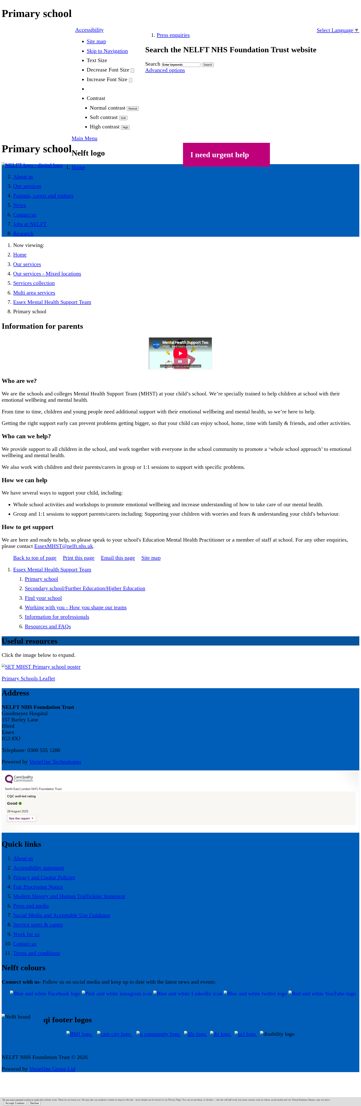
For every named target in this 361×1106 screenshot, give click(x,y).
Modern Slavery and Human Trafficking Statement (69, 896)
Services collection (34, 283)
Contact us (24, 944)
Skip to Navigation (107, 51)
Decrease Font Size (108, 70)
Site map (96, 41)
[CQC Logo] (19, 782)
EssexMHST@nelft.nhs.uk (63, 546)
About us (23, 858)
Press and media (31, 906)
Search (152, 64)
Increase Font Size (107, 79)
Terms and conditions (36, 953)
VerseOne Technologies (55, 762)
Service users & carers (38, 925)
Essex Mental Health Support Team (52, 302)
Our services (27, 264)
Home (20, 255)
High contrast (104, 127)
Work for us (26, 934)
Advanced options (165, 70)
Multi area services (34, 293)
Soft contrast (104, 117)
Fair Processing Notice (38, 887)
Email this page (118, 558)
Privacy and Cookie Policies (44, 877)
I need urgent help (219, 155)
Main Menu (84, 138)
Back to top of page (34, 558)
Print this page (78, 558)
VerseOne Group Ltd (52, 1069)
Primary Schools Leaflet (28, 678)
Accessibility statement (38, 868)
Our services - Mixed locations (47, 274)
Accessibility (89, 30)
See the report (19, 818)
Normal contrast (107, 108)
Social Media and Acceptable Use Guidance (61, 915)
